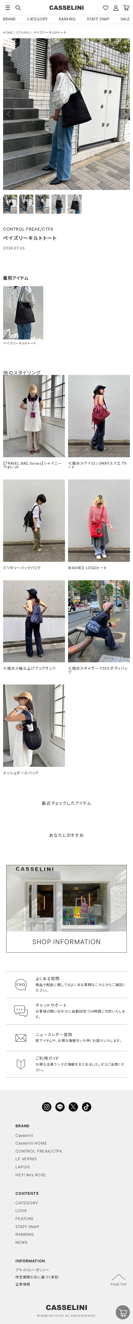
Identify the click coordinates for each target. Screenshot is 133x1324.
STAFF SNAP (98, 19)
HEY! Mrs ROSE (30, 1175)
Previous (8, 114)
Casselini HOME (31, 1143)
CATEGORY (37, 19)
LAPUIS (22, 1167)
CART (126, 8)
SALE (125, 19)
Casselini (24, 1136)
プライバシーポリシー (32, 1270)
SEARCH (18, 8)
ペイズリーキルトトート (49, 33)
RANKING (67, 19)
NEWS (21, 1243)
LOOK (21, 1211)
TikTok (86, 1107)
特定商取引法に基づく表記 (36, 1277)
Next (124, 114)
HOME (8, 33)
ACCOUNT (115, 8)
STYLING (23, 33)
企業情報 (22, 1284)
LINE (60, 1107)
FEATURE (24, 1219)
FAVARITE (105, 8)
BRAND (9, 19)
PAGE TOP (119, 1284)
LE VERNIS (26, 1159)
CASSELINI (66, 8)
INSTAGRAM (46, 1107)
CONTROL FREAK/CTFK (38, 1151)
